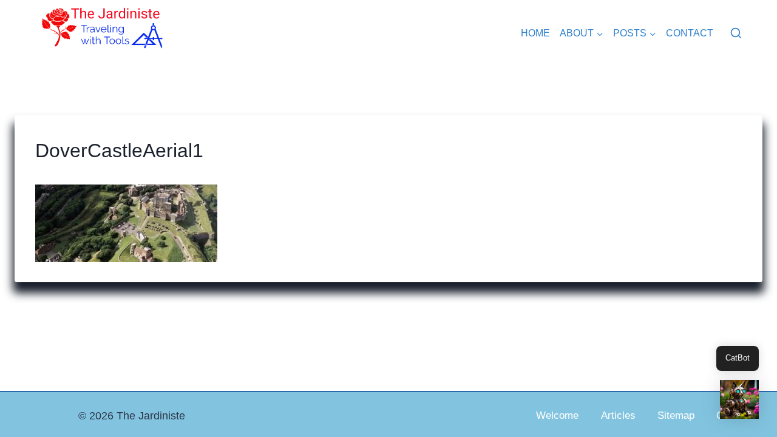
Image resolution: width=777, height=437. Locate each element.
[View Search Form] (736, 34)
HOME (535, 33)
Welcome (557, 415)
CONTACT (689, 33)
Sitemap (675, 415)
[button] (739, 399)
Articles (618, 415)
